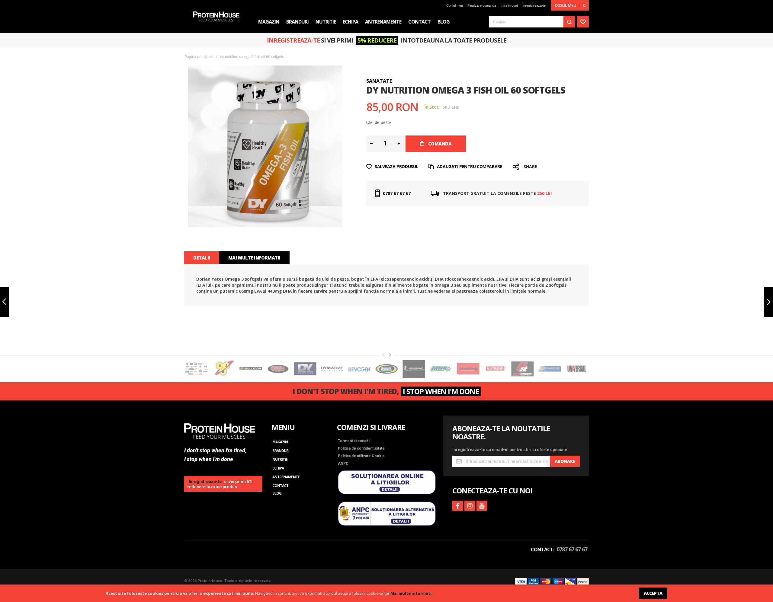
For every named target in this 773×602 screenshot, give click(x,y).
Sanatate (379, 81)
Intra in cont (509, 5)
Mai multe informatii (411, 593)
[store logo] (216, 16)
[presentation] (389, 354)
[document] (386, 593)
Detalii (201, 258)
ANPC (343, 463)
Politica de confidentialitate (361, 448)
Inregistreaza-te (534, 5)
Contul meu (454, 5)
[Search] (569, 21)
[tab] (201, 257)
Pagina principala (198, 57)
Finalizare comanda (481, 5)
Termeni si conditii (354, 441)
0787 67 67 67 (397, 193)
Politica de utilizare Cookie (361, 456)
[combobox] (532, 21)
